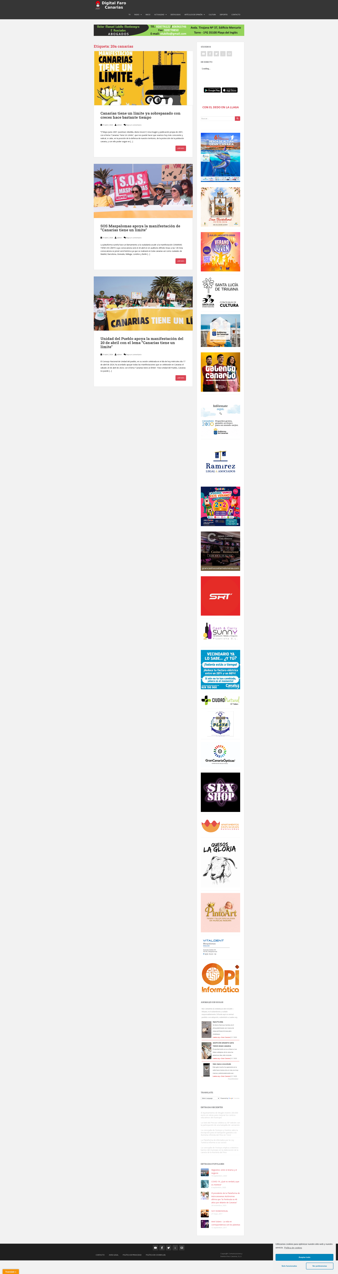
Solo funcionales (289, 1266)
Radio (136, 14)
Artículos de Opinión (193, 14)
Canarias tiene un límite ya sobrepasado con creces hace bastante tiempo (140, 115)
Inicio (148, 14)
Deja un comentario (134, 125)
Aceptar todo (304, 1257)
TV (129, 14)
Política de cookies (293, 1248)
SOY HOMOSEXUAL (219, 1211)
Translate (236, 1098)
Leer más (180, 148)
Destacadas (175, 14)
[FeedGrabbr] (220, 1078)
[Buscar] (237, 118)
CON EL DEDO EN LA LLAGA (220, 107)
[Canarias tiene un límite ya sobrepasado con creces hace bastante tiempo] (143, 78)
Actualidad (159, 14)
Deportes (223, 14)
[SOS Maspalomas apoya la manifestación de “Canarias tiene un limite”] (143, 191)
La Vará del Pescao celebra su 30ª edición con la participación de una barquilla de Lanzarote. (220, 1123)
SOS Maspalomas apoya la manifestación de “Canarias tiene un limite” (140, 228)
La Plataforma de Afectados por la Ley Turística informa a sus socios (217, 1141)
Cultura (212, 14)
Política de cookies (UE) (155, 1255)
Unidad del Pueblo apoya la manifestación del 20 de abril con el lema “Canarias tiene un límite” (141, 342)
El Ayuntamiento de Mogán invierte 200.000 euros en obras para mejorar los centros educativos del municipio (219, 1115)
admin (119, 125)
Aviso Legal (113, 1255)
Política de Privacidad (132, 1255)
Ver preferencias (319, 1266)
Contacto (235, 14)
